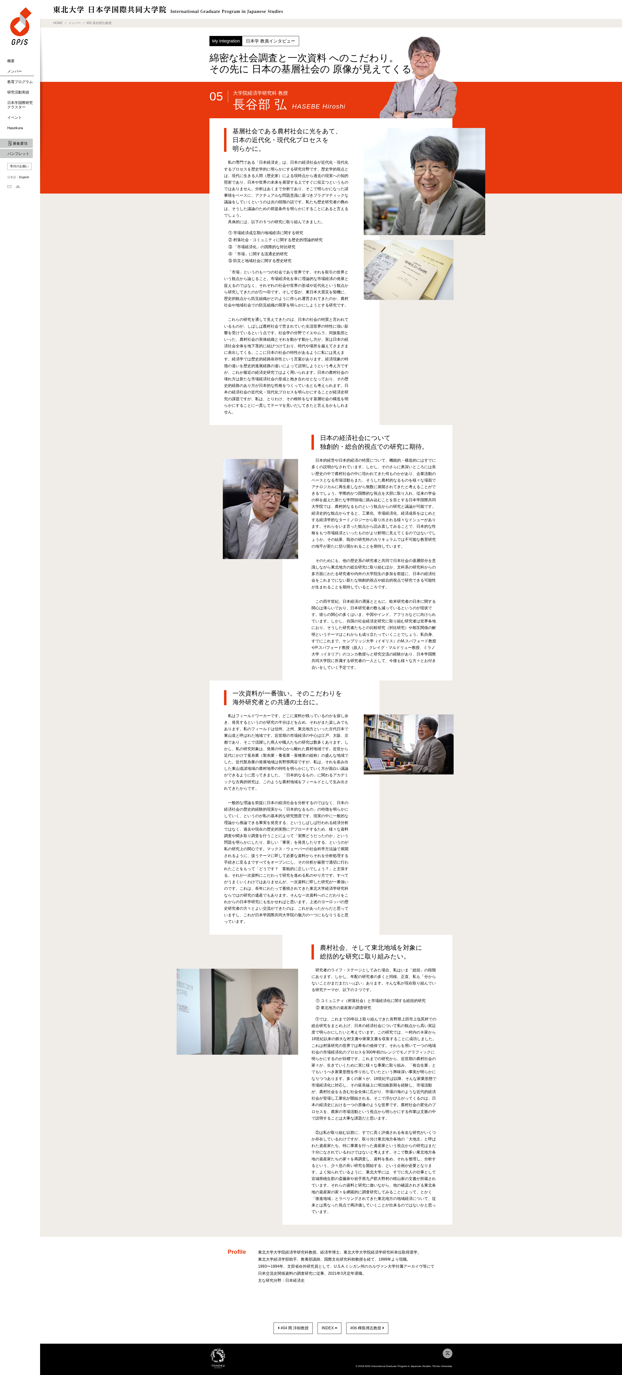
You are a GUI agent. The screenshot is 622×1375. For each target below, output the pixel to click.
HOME (58, 23)
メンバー (14, 71)
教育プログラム (20, 82)
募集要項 (20, 143)
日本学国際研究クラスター (20, 105)
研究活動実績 (18, 92)
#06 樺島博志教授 (366, 1328)
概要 (11, 61)
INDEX (328, 1328)
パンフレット (18, 154)
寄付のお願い (19, 166)
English (24, 177)
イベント (14, 117)
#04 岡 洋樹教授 (294, 1328)
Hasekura (15, 128)
